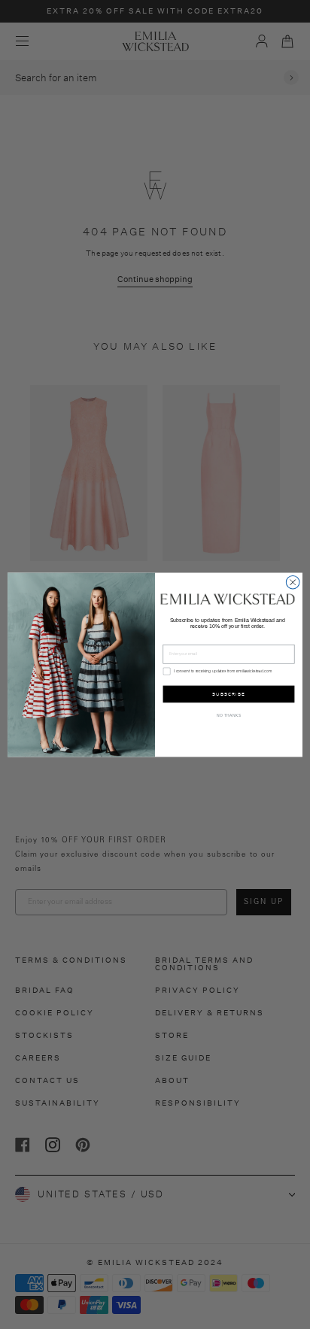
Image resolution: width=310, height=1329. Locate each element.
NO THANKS (229, 716)
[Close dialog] (292, 582)
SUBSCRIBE (228, 693)
